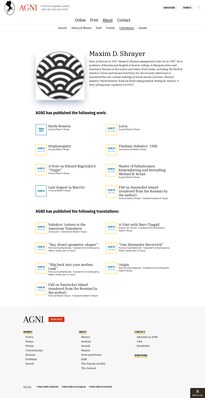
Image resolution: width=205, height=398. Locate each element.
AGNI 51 (111, 170)
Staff (99, 28)
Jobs (139, 341)
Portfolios (31, 359)
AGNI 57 (111, 129)
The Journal (88, 368)
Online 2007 (41, 129)
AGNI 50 (41, 228)
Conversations (34, 350)
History (85, 337)
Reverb (30, 363)
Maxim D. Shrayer (63, 129)
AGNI (33, 319)
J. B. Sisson (70, 250)
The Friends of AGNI (93, 363)
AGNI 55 (41, 149)
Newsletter (143, 346)
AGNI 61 (111, 228)
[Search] (199, 7)
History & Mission (81, 28)
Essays (30, 341)
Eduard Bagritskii (134, 268)
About (108, 20)
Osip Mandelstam (64, 248)
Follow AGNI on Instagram (74, 386)
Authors (86, 341)
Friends (110, 28)
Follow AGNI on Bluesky (47, 386)
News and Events (91, 354)
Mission (85, 350)
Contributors (126, 28)
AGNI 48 (111, 191)
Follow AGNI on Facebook (100, 386)
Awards (62, 28)
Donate (187, 7)
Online (80, 20)
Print (94, 20)
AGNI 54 (111, 149)
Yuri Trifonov (131, 228)
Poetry (29, 337)
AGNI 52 (41, 169)
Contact (123, 20)
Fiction (30, 346)
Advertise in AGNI (147, 337)
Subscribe (169, 7)
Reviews (30, 354)
